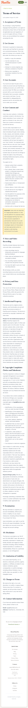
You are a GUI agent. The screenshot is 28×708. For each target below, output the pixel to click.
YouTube (15, 690)
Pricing (14, 653)
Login (25, 2)
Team (14, 656)
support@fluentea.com (14, 667)
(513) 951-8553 (15, 669)
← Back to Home (7, 8)
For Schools (14, 649)
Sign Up (21, 2)
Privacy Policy (14, 658)
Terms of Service (15, 660)
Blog (15, 651)
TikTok (14, 686)
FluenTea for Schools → (14, 624)
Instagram (14, 688)
